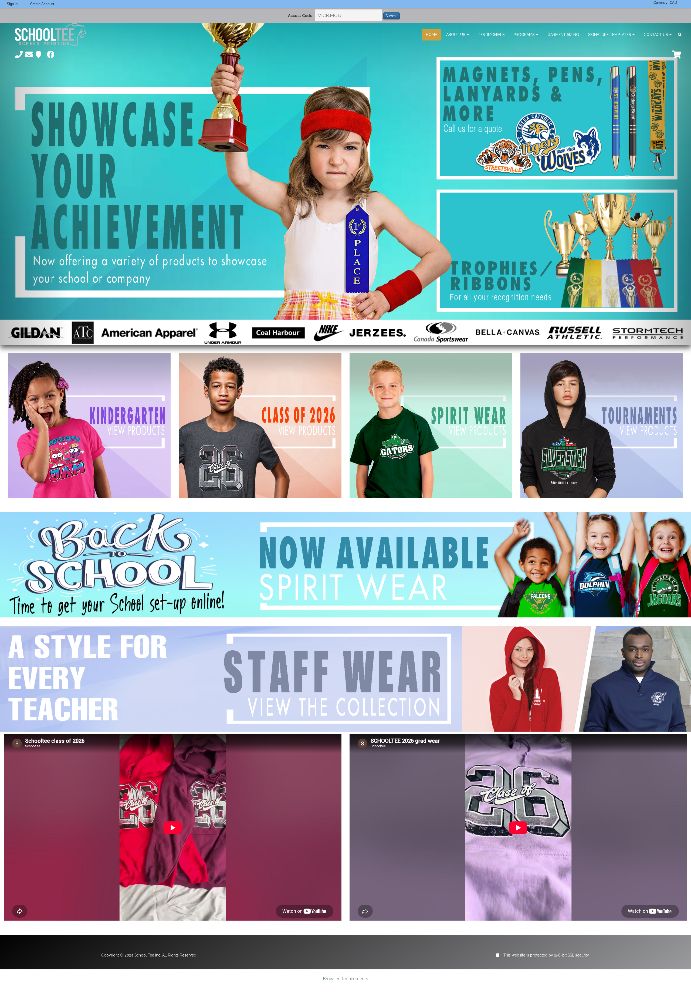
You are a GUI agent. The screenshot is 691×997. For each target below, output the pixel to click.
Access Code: (301, 15)
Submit (391, 16)
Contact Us (656, 34)
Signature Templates (610, 34)
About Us (456, 34)
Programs (525, 34)
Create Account (42, 4)
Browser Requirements (345, 978)
